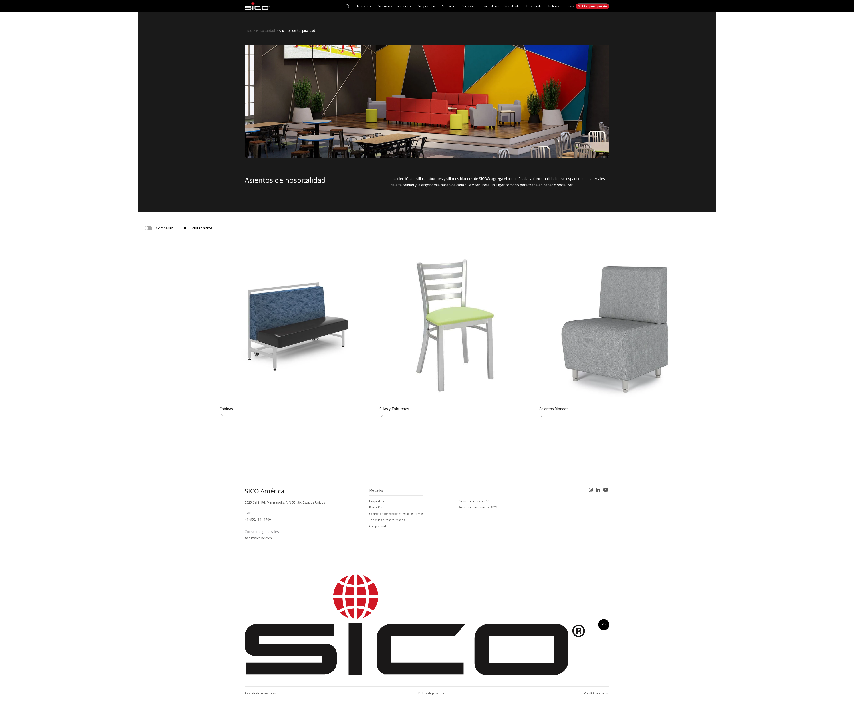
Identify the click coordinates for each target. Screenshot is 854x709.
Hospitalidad (265, 30)
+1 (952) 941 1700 (258, 519)
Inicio (248, 30)
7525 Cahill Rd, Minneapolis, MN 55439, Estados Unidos (285, 502)
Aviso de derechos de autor (262, 693)
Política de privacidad (432, 693)
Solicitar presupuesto (592, 6)
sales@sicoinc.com (258, 538)
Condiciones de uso (596, 693)
